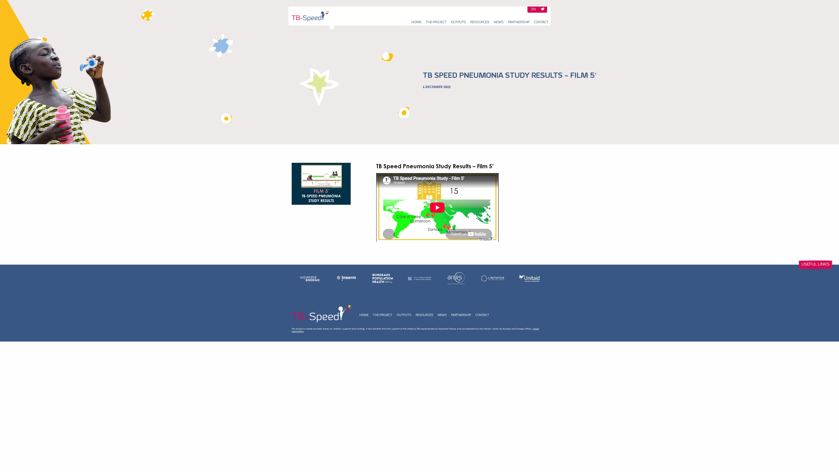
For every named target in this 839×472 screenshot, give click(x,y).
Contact (541, 22)
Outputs (458, 22)
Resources (479, 22)
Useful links (815, 265)
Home (416, 22)
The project (436, 22)
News (499, 22)
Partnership (519, 22)
